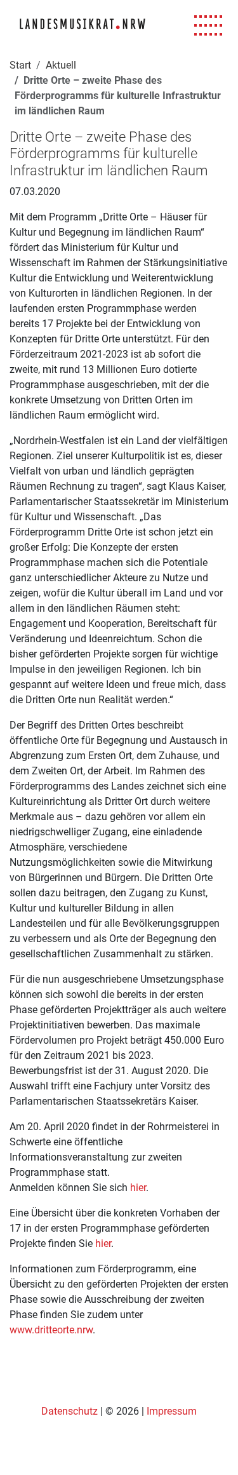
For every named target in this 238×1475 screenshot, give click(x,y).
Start (20, 65)
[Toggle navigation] (208, 25)
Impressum (172, 1411)
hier (138, 1188)
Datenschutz (70, 1411)
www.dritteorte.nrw (51, 1330)
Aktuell (61, 65)
